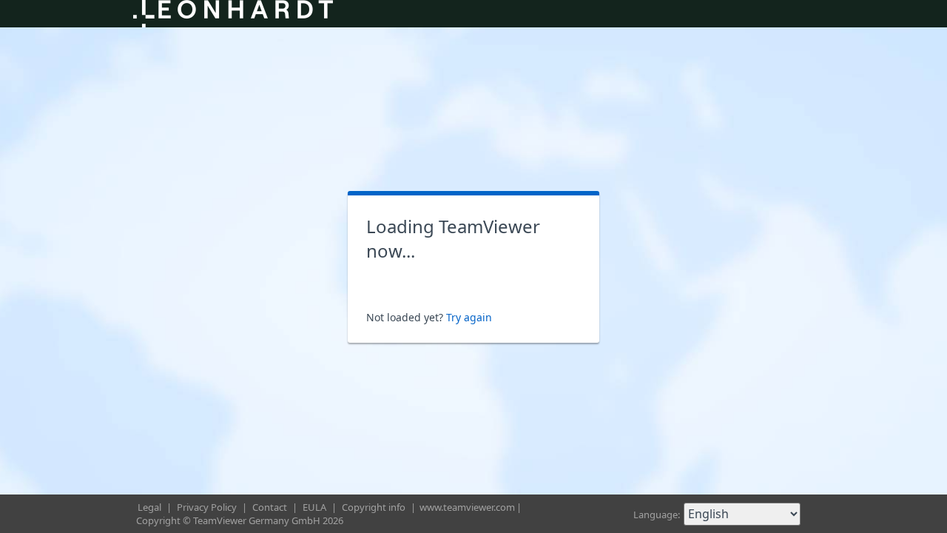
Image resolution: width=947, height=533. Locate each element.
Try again (469, 317)
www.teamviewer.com (467, 507)
